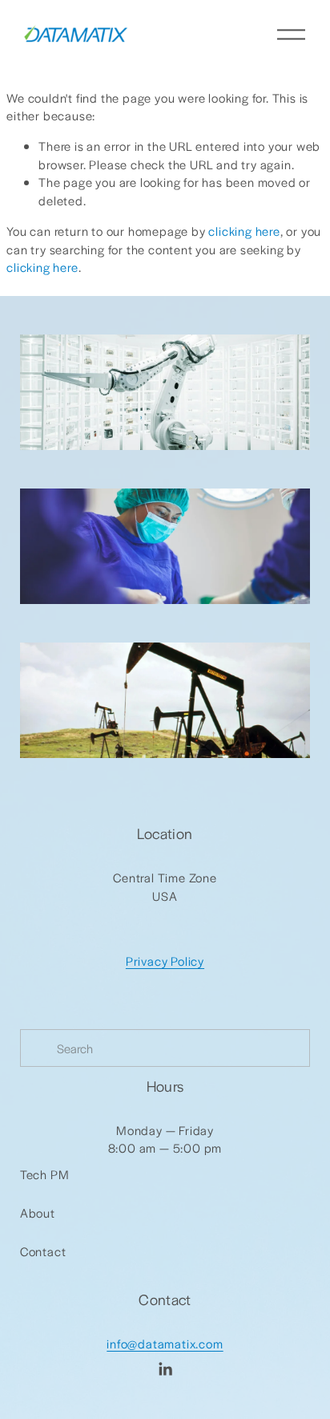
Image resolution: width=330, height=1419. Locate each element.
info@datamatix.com (165, 1343)
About (37, 1212)
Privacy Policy (165, 960)
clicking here (244, 230)
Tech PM (45, 1174)
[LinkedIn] (165, 1369)
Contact (43, 1251)
